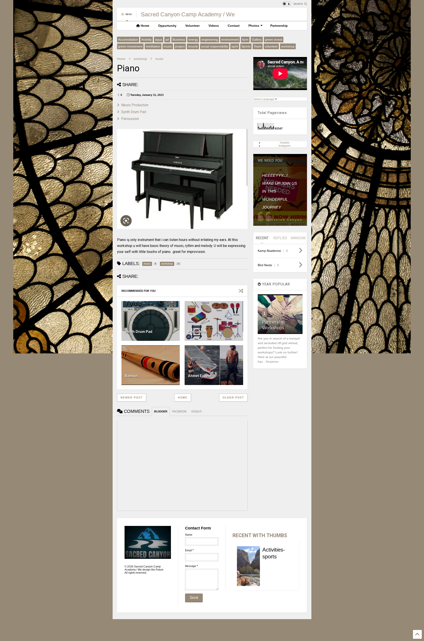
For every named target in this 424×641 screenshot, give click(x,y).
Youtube (285, 142)
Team (257, 46)
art (167, 39)
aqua (158, 39)
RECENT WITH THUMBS (260, 536)
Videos (213, 25)
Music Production (134, 105)
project (180, 46)
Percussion (130, 119)
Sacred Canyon (287, 219)
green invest (273, 39)
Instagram (284, 145)
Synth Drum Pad (133, 112)
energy (193, 39)
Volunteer (192, 25)
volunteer (271, 46)
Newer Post (132, 397)
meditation (153, 46)
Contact (234, 25)
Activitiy (146, 39)
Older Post (233, 397)
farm (245, 39)
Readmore (272, 361)
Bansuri (131, 376)
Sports (245, 46)
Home (144, 25)
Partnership (279, 25)
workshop (288, 46)
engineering (209, 39)
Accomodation (128, 39)
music (168, 46)
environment (230, 39)
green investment (130, 46)
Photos (253, 25)
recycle (193, 46)
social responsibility (214, 46)
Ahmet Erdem (199, 376)
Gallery (257, 39)
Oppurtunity (167, 25)
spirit (234, 46)
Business (178, 39)
